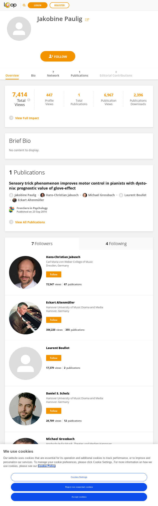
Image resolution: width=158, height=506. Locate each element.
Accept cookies (79, 497)
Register (59, 5)
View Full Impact (27, 118)
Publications (79, 73)
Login (37, 5)
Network (53, 73)
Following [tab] (116, 243)
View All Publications (30, 222)
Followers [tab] (41, 243)
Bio (33, 75)
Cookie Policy (47, 466)
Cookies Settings (79, 477)
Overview (12, 75)
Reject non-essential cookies (79, 487)
